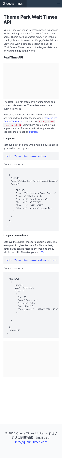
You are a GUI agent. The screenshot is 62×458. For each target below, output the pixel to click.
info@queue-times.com (31, 442)
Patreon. (33, 131)
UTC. (41, 252)
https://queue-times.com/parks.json (26, 156)
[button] (58, 4)
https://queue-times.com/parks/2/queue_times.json (34, 260)
